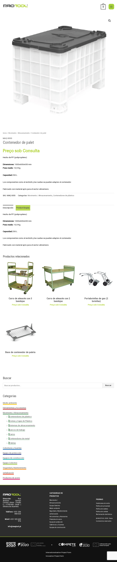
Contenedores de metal (19, 438)
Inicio (5, 133)
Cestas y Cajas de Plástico (20, 421)
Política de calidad (102, 512)
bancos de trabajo (17, 430)
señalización (8, 473)
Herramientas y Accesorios (14, 408)
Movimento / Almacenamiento (15, 413)
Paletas (12, 443)
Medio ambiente (10, 403)
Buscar (108, 385)
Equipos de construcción (13, 458)
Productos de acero (11, 478)
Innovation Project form (55, 556)
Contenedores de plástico (20, 416)
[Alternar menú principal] (111, 6)
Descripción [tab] (8, 208)
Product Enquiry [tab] (23, 208)
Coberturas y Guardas (12, 448)
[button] (109, 20)
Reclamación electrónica (104, 514)
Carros (12, 434)
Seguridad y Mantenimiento (14, 468)
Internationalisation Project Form (58, 552)
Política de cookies (102, 509)
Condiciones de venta (103, 503)
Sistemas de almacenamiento (22, 425)
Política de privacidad (103, 506)
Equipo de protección (12, 453)
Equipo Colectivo (10, 463)
